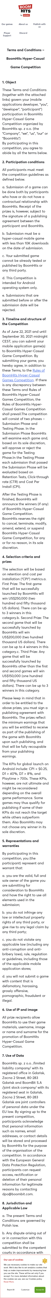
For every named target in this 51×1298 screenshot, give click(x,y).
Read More (9, 1282)
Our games (7, 24)
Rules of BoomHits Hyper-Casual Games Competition (23, 375)
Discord (23, 33)
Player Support (7, 34)
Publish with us (39, 25)
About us (23, 24)
